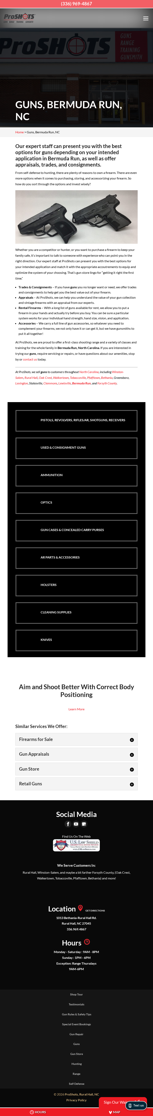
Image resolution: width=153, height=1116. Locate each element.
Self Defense (76, 1083)
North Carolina (89, 372)
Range (76, 1073)
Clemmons (50, 383)
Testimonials (76, 1004)
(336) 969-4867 (76, 3)
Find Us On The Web (76, 836)
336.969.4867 (76, 929)
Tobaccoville (78, 377)
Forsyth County (107, 383)
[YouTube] (76, 824)
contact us (30, 359)
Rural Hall (31, 377)
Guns (76, 1044)
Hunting (77, 1063)
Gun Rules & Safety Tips (76, 1014)
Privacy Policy (76, 1100)
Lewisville (64, 383)
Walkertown (61, 377)
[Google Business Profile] (83, 824)
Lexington (21, 383)
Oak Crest (45, 377)
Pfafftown (93, 377)
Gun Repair (76, 1034)
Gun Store (76, 1054)
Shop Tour (76, 994)
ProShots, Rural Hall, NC (82, 1094)
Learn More (76, 709)
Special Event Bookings (76, 1024)
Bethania (107, 377)
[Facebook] (68, 824)
